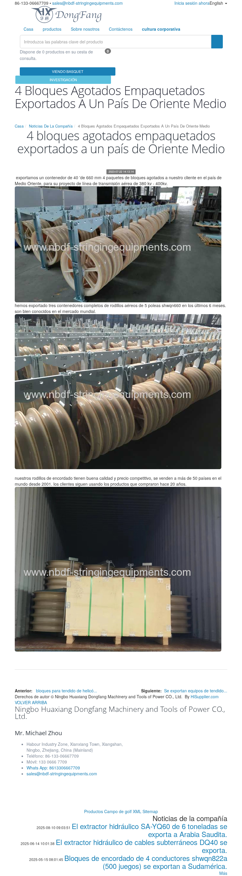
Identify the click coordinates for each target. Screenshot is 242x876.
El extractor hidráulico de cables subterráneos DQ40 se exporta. (141, 846)
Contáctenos (121, 29)
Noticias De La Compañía (51, 126)
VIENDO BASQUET (67, 71)
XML (137, 811)
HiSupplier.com (205, 696)
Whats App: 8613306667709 (53, 768)
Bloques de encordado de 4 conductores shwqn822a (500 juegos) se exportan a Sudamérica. (145, 862)
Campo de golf (118, 811)
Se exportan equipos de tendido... (195, 691)
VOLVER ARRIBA (31, 702)
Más (223, 873)
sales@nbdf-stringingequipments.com (87, 3)
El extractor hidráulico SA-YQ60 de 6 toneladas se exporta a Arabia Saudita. (149, 830)
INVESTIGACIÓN (63, 79)
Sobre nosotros (85, 29)
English (217, 3)
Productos (93, 811)
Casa (28, 29)
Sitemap (150, 811)
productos (52, 29)
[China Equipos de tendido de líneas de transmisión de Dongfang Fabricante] (66, 14)
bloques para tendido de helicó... (66, 691)
